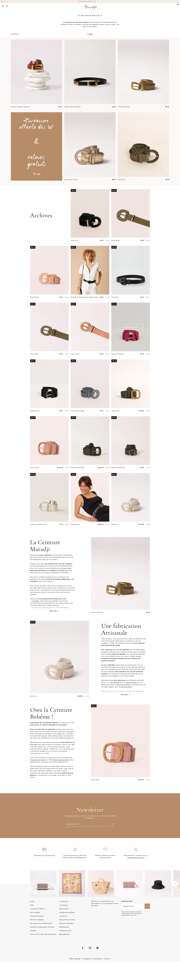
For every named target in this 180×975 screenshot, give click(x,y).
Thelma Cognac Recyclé (20, 107)
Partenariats (64, 927)
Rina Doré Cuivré (71, 179)
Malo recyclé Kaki (77, 467)
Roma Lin (115, 524)
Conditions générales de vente (42, 927)
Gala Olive (34, 354)
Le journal (63, 916)
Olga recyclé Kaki (118, 467)
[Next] (175, 883)
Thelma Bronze (124, 107)
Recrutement (64, 934)
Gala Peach (75, 354)
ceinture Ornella (123, 684)
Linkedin (97, 947)
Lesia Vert (115, 411)
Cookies (33, 930)
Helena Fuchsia (117, 354)
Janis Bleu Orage (77, 411)
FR (2, 1)
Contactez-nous (65, 930)
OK (112, 824)
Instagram (90, 947)
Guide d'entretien (37, 916)
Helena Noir (35, 411)
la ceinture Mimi (125, 687)
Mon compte (35, 912)
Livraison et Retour (37, 909)
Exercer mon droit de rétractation (43, 934)
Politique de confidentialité (41, 923)
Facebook (82, 947)
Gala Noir (115, 297)
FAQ (31, 905)
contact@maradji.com (135, 857)
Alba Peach (34, 297)
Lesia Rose (34, 467)
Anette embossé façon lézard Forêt (85, 297)
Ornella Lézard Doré (38, 524)
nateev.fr (107, 959)
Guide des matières (67, 912)
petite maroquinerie (61, 760)
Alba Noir (74, 240)
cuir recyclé (114, 682)
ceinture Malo (131, 682)
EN (5, 1)
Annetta (35, 601)
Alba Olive (115, 240)
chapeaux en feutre (38, 760)
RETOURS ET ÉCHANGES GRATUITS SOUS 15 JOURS (90, 1)
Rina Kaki (121, 179)
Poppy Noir (75, 524)
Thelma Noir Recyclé (72, 107)
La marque (63, 905)
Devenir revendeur (66, 923)
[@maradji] (43, 883)
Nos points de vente (67, 919)
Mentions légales (37, 919)
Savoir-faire (63, 909)
